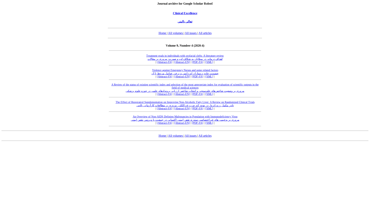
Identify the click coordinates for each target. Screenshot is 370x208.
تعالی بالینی (185, 21)
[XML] (209, 62)
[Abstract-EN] (182, 62)
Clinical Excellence (185, 13)
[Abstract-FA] (164, 62)
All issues (191, 33)
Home (163, 33)
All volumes (176, 33)
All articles (205, 33)
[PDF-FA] (197, 62)
